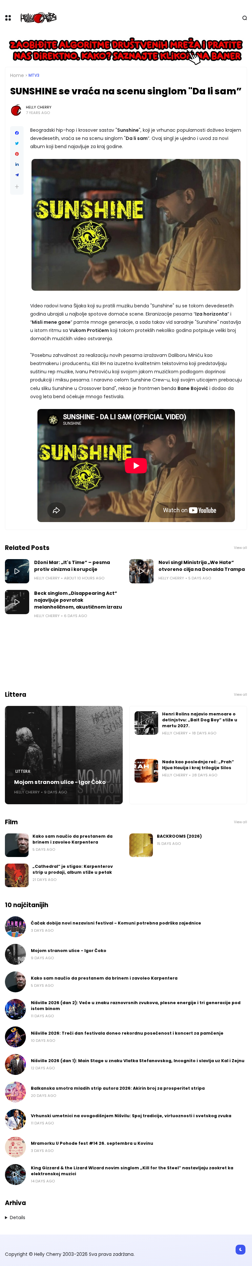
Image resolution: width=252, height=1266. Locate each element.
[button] (17, 187)
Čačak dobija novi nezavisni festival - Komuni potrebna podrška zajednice (116, 923)
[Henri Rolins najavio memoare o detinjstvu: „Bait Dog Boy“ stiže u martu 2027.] (146, 723)
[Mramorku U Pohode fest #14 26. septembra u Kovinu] (15, 1147)
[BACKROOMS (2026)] (141, 845)
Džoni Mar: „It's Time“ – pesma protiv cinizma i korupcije (72, 566)
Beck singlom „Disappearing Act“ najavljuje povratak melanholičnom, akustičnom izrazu (78, 600)
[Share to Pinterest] (17, 154)
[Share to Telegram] (17, 175)
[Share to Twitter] (17, 144)
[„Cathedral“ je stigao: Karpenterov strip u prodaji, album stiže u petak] (17, 875)
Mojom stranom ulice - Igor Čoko (60, 782)
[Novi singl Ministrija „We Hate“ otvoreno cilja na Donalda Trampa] (141, 571)
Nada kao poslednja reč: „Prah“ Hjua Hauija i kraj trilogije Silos (198, 764)
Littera (22, 771)
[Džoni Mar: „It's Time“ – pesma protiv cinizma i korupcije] (17, 571)
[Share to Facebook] (17, 133)
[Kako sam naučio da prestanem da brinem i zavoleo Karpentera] (17, 845)
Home (17, 75)
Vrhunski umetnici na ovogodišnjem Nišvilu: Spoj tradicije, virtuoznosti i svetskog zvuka (131, 1116)
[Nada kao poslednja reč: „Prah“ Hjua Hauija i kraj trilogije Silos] (146, 771)
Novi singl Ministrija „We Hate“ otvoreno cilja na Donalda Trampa (201, 566)
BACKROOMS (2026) (179, 836)
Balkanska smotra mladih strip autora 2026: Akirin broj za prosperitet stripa (118, 1088)
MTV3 (34, 75)
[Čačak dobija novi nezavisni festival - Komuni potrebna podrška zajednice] (15, 926)
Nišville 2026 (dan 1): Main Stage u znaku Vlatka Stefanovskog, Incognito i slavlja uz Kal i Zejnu (137, 1060)
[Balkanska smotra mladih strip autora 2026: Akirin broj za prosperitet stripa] (15, 1091)
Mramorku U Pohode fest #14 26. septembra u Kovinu (92, 1143)
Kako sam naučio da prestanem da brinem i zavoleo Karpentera (72, 839)
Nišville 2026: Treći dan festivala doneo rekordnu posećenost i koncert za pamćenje (127, 1033)
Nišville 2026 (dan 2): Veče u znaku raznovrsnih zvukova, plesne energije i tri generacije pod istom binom (136, 1005)
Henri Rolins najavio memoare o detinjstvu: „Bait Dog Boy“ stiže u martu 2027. (199, 720)
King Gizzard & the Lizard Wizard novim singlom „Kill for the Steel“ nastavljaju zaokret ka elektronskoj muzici (132, 1171)
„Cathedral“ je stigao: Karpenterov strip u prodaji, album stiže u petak (72, 869)
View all (240, 547)
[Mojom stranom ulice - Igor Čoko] (64, 755)
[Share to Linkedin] (17, 164)
